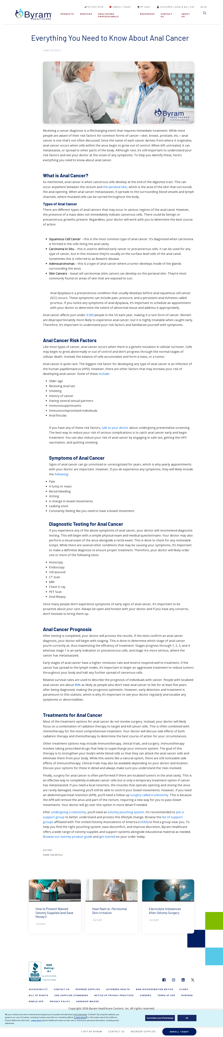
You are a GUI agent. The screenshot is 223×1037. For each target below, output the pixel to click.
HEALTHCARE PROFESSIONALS (108, 15)
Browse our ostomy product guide (67, 837)
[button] (205, 14)
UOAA (143, 822)
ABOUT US (186, 15)
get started (107, 837)
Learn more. (80, 1017)
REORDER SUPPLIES (143, 1031)
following (61, 474)
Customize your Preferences (160, 1018)
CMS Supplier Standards (71, 995)
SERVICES (86, 14)
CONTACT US (166, 15)
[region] (111, 1018)
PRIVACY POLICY (60, 1001)
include (104, 374)
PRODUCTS (67, 14)
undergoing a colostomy (68, 812)
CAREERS (145, 995)
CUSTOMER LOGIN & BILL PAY (177, 7)
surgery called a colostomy (149, 795)
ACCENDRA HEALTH (118, 989)
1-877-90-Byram (91, 1031)
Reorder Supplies (88, 989)
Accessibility (38, 989)
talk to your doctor (115, 428)
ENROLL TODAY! (122, 7)
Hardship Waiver (87, 1001)
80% (78, 685)
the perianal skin (115, 187)
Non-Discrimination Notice (154, 989)
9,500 (90, 315)
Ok (187, 1018)
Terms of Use (166, 995)
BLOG (204, 7)
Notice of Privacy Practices (114, 995)
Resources (147, 14)
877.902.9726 (96, 7)
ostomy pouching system (126, 812)
